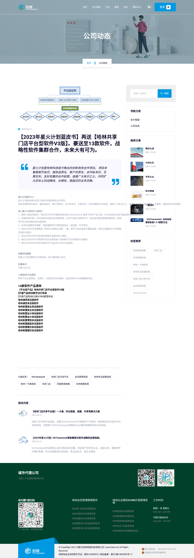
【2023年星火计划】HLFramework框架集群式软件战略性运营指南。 (66, 437)
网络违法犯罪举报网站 (155, 552)
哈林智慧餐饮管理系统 (123, 516)
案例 (116, 7)
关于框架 (96, 7)
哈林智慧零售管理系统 (123, 521)
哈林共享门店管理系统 (123, 526)
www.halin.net (112, 547)
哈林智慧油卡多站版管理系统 (86, 528)
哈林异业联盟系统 (141, 272)
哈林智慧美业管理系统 (123, 511)
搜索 (166, 93)
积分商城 (149, 191)
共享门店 (158, 250)
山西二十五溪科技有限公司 (31, 478)
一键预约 (149, 205)
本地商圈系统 (139, 257)
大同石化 (149, 162)
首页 (85, 7)
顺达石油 (149, 148)
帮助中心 (137, 7)
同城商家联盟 (139, 250)
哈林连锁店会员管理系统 (84, 513)
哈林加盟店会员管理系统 (84, 518)
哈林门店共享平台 (141, 279)
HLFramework (139, 293)
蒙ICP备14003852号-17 (121, 554)
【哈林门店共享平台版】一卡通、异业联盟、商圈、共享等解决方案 (66, 411)
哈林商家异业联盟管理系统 (125, 531)
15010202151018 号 (166, 549)
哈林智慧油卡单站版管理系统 (86, 523)
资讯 (126, 7)
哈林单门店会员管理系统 (84, 508)
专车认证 (149, 176)
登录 (162, 7)
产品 (107, 7)
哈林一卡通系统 (140, 264)
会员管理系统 (139, 286)
